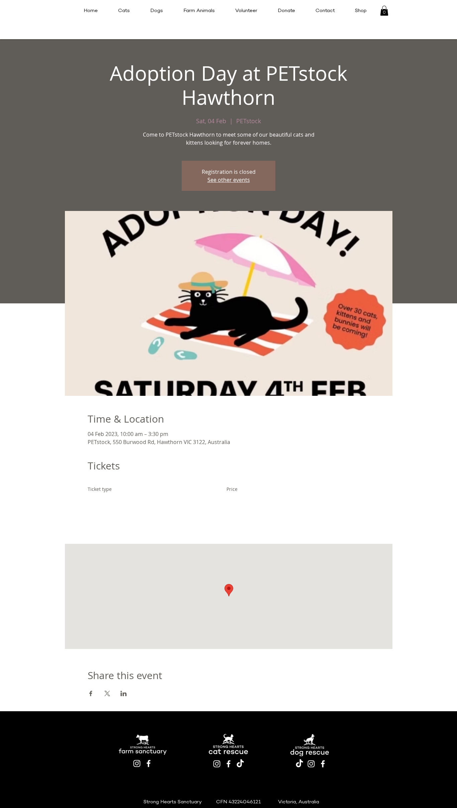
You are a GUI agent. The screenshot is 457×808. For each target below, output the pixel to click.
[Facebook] (148, 763)
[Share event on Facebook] (91, 693)
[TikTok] (240, 763)
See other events (228, 179)
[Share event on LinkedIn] (123, 693)
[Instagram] (137, 763)
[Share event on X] (107, 693)
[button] (384, 11)
